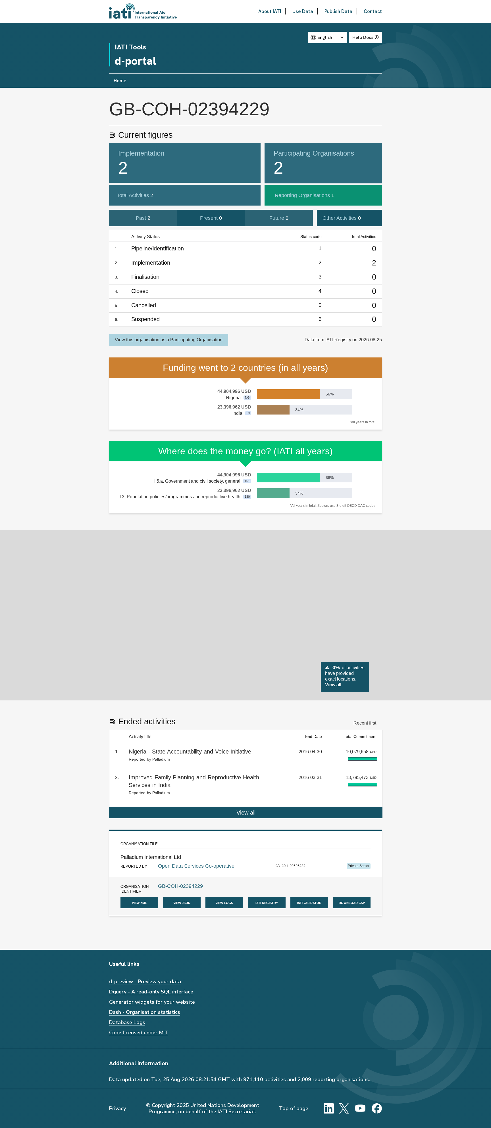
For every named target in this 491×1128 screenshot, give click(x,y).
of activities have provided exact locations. (344, 675)
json (181, 902)
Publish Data (338, 11)
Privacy (117, 1108)
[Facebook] (377, 1108)
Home (120, 81)
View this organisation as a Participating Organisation (168, 339)
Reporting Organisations (304, 195)
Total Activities (135, 195)
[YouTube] (360, 1108)
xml (139, 902)
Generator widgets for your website (152, 1002)
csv (352, 902)
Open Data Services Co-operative (196, 866)
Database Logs (127, 1022)
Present (211, 218)
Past (143, 218)
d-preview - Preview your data (145, 981)
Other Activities (342, 218)
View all (245, 812)
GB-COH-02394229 (180, 886)
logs (224, 902)
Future (278, 218)
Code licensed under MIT (138, 1032)
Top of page (293, 1108)
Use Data (302, 11)
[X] (344, 1108)
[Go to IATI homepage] (143, 11)
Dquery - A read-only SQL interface (151, 991)
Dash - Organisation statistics (144, 1012)
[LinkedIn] (329, 1108)
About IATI (269, 11)
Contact (373, 11)
